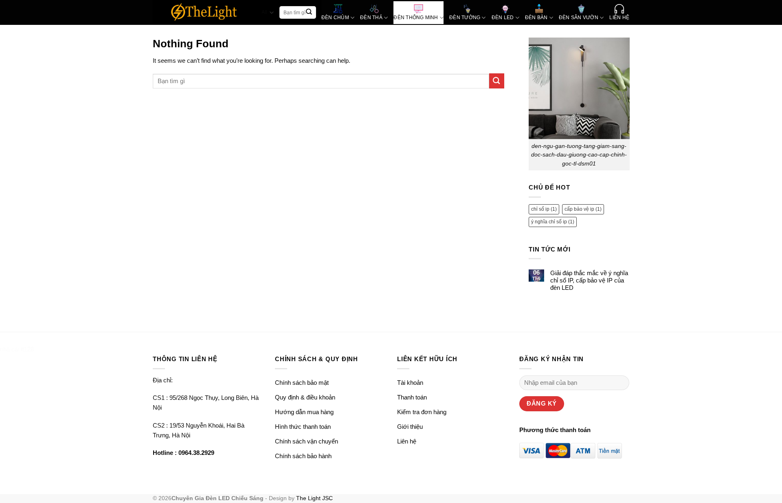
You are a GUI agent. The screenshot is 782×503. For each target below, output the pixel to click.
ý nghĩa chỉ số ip (552, 222)
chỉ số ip (544, 209)
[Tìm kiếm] (309, 12)
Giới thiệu (410, 426)
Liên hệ (406, 441)
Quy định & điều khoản (305, 397)
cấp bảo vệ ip (583, 209)
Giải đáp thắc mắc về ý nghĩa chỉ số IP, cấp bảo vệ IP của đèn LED (589, 280)
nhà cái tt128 (17, 349)
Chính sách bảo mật (302, 382)
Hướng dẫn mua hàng (304, 411)
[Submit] (496, 80)
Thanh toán (412, 397)
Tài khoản (410, 382)
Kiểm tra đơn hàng (421, 411)
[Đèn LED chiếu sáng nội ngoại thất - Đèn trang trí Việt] (204, 12)
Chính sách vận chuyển (306, 441)
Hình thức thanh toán (303, 426)
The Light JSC (314, 498)
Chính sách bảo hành (303, 455)
